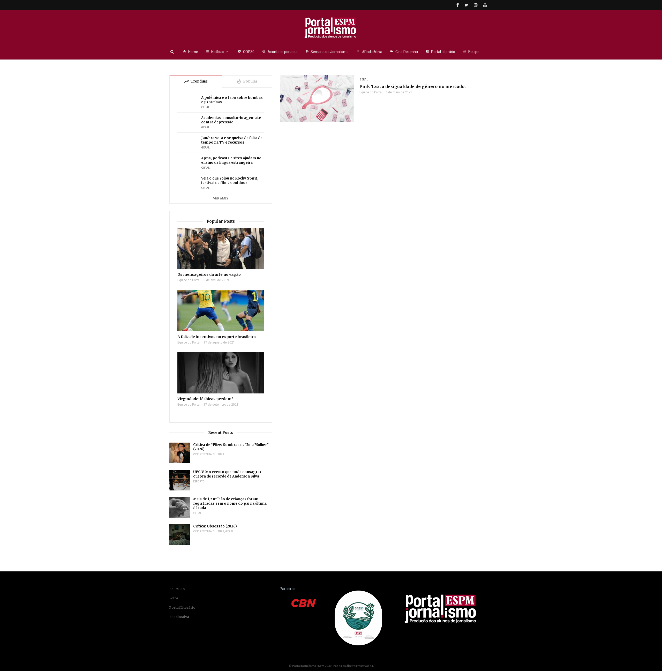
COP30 (246, 52)
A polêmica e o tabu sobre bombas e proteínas (232, 99)
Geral (363, 79)
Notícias (215, 52)
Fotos (173, 598)
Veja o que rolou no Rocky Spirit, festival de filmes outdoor (229, 180)
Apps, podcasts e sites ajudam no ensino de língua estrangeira (231, 160)
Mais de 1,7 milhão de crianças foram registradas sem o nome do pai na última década (230, 503)
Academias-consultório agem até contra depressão (231, 120)
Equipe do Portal (370, 92)
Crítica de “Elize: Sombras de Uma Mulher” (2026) (231, 447)
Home (190, 52)
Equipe (471, 52)
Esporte (198, 481)
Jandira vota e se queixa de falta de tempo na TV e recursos (231, 140)
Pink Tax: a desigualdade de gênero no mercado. (412, 86)
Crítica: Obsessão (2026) (215, 526)
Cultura (218, 454)
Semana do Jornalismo (327, 52)
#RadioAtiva (369, 52)
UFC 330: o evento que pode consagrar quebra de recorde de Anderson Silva (227, 474)
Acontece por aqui (279, 52)
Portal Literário (440, 52)
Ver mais (220, 198)
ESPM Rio (177, 589)
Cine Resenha (404, 52)
